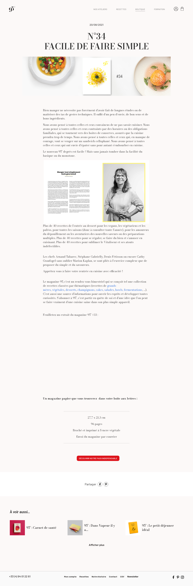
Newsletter (132, 576)
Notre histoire (99, 576)
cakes (99, 290)
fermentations (133, 290)
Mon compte (70, 576)
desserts (71, 290)
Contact (113, 576)
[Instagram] (182, 577)
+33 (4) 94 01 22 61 (19, 576)
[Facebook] (100, 483)
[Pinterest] (106, 483)
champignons (86, 290)
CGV (122, 576)
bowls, (119, 290)
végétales (58, 290)
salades (109, 290)
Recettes (84, 576)
